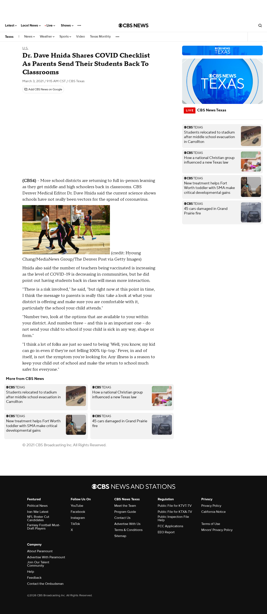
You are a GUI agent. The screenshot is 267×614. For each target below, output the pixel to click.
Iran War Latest (37, 511)
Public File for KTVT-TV (175, 505)
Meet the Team (125, 505)
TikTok (75, 524)
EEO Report (166, 532)
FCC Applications (170, 526)
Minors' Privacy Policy (217, 530)
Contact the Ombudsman (45, 583)
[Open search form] (260, 25)
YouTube (77, 505)
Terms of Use (210, 524)
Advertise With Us (127, 524)
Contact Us (122, 517)
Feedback (34, 577)
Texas (9, 37)
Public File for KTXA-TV (175, 511)
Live (50, 25)
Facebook (78, 511)
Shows (66, 25)
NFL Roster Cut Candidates (38, 518)
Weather (46, 37)
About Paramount (40, 551)
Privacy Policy (211, 505)
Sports (64, 37)
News (28, 37)
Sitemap (120, 536)
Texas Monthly (100, 37)
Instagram (78, 517)
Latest (10, 25)
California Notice (213, 511)
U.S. (25, 48)
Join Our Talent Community (38, 564)
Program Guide (125, 511)
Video (80, 37)
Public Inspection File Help (173, 518)
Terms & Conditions (128, 530)
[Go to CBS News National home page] (133, 25)
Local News (30, 25)
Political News (37, 505)
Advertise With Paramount (46, 557)
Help (30, 571)
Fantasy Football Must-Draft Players (43, 526)
